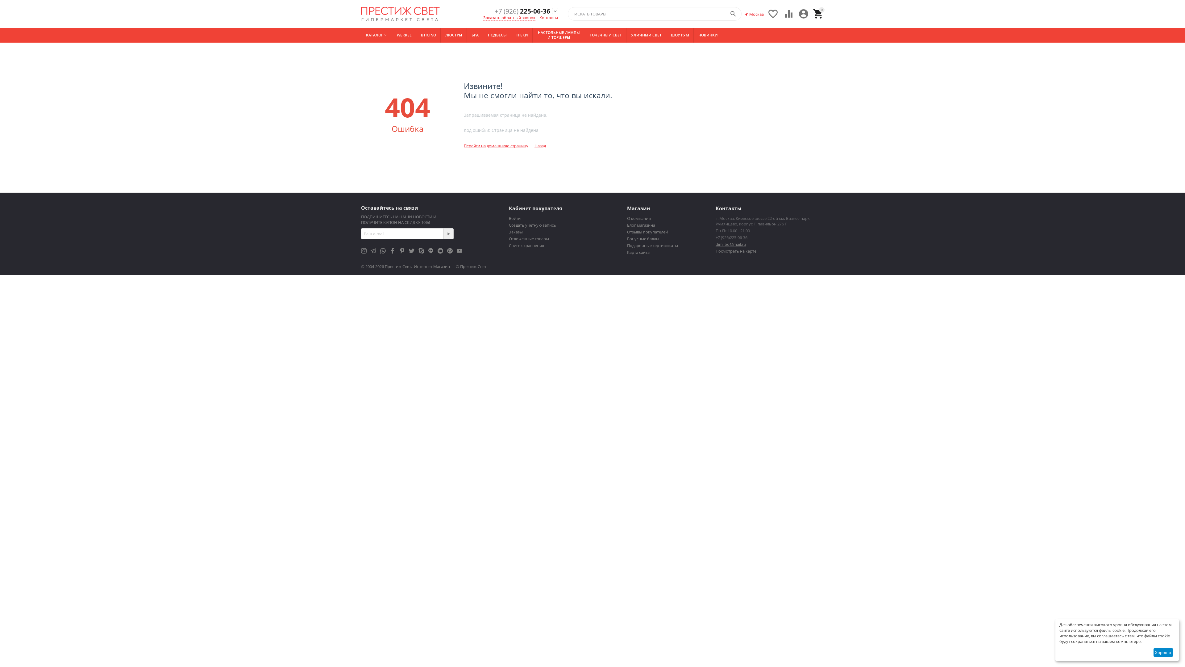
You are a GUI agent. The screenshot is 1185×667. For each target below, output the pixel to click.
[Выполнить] (448, 234)
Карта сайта (638, 252)
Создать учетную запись (532, 225)
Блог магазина (641, 225)
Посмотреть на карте (736, 251)
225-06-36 (522, 11)
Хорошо (1163, 652)
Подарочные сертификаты (652, 245)
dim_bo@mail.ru (731, 244)
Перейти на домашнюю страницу (496, 146)
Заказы (516, 232)
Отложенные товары (529, 238)
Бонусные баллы (643, 238)
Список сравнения (526, 245)
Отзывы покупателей (647, 232)
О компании (639, 218)
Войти (515, 218)
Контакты (548, 17)
